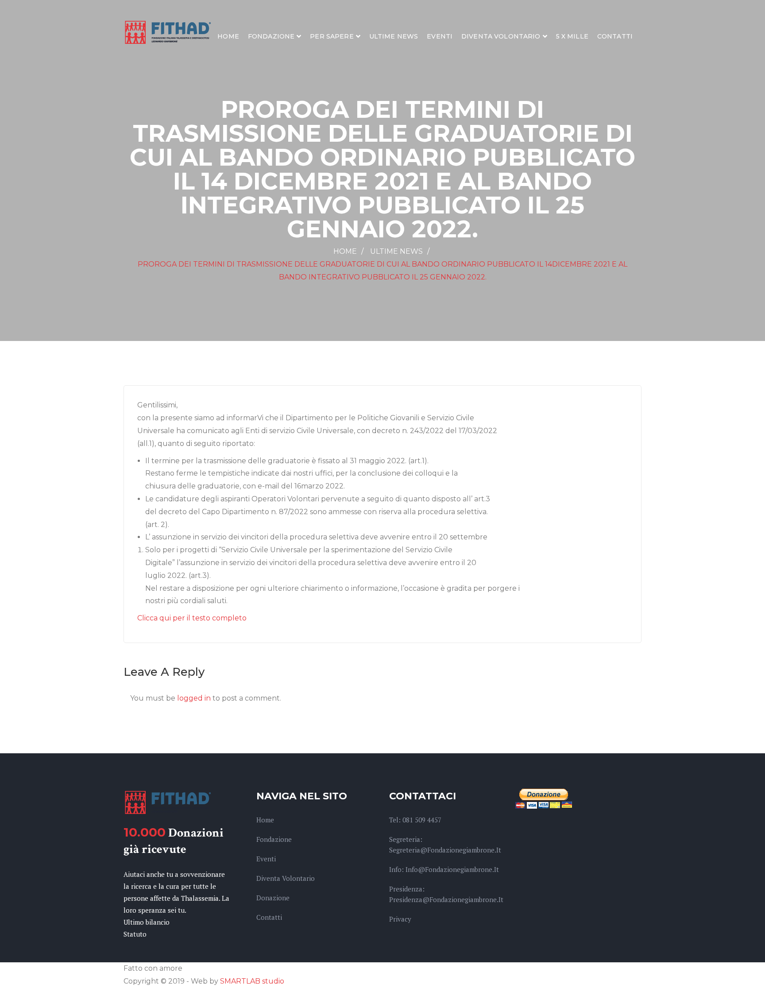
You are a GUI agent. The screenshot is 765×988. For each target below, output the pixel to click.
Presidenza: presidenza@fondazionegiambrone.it (446, 894)
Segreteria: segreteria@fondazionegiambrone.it (445, 844)
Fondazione (271, 36)
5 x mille (572, 36)
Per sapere (331, 36)
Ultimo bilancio (147, 922)
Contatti (615, 36)
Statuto (135, 934)
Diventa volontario (501, 36)
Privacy (400, 918)
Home (228, 36)
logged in (194, 698)
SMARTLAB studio (252, 981)
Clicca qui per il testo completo (192, 618)
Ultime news (393, 36)
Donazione (273, 897)
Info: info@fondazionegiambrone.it (444, 869)
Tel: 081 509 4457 (415, 819)
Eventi (439, 36)
